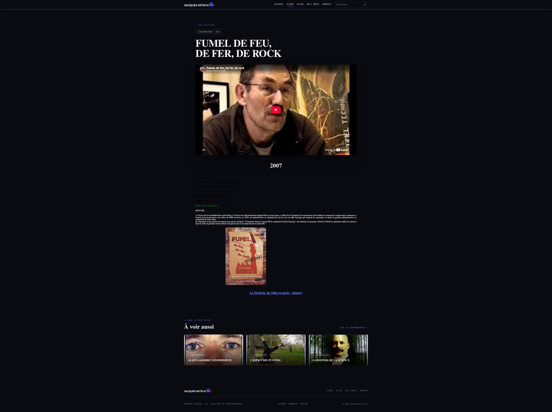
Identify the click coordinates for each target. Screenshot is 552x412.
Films (330, 391)
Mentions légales (193, 404)
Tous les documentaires (354, 328)
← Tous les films (205, 25)
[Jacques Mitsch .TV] (199, 4)
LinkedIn (292, 404)
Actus (339, 391)
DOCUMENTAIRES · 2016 (209, 32)
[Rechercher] (365, 4)
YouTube (282, 404)
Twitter (304, 404)
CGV (206, 404)
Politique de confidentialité (227, 404)
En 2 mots (351, 391)
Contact (364, 391)
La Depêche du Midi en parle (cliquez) (276, 292)
